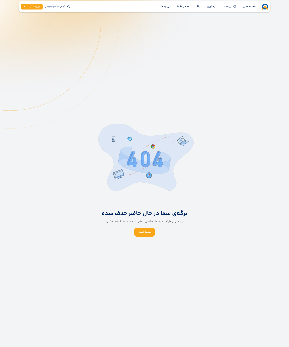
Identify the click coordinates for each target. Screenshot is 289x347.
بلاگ (198, 7)
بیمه (228, 7)
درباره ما (166, 7)
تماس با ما (183, 7)
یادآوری (211, 7)
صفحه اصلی (249, 7)
